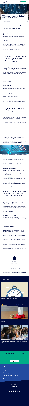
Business (5, 370)
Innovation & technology (6, 20)
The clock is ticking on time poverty (9, 298)
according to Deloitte (9, 217)
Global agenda (7, 373)
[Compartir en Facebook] (13, 268)
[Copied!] (19, 268)
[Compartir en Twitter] (9, 268)
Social (4, 378)
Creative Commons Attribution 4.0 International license (19, 272)
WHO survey (8, 69)
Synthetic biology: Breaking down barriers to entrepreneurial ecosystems (18, 154)
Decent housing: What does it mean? (9, 319)
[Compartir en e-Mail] (17, 268)
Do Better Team (3, 300)
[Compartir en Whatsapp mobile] (15, 268)
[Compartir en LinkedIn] (11, 268)
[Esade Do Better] (5, 2)
